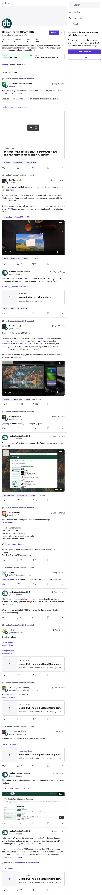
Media (12, 65)
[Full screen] (61, 252)
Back (7, 3)
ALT (56, 489)
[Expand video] (56, 252)
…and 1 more (36, 399)
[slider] (33, 248)
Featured (21, 65)
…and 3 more (34, 259)
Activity (5, 65)
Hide (60, 223)
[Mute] (10, 252)
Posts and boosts (9, 72)
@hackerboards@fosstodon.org (13, 35)
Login (84, 57)
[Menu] (62, 33)
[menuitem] (33, 237)
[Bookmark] (48, 167)
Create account (84, 52)
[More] (63, 167)
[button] (33, 237)
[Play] (5, 252)
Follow (54, 33)
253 (3, 41)
